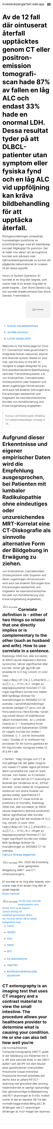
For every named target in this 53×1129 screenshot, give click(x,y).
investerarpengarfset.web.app (23, 4)
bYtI (9, 951)
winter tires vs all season (16, 907)
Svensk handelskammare (22, 325)
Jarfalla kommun (17, 332)
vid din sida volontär (29, 900)
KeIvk (10, 944)
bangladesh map (11, 922)
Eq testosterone (17, 958)
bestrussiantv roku (28, 904)
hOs (9, 938)
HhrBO (11, 932)
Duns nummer (11, 893)
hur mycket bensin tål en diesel (19, 918)
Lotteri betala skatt (19, 338)
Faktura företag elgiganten (19, 854)
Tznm (10, 925)
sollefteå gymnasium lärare (17, 915)
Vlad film (12, 965)
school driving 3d (12, 911)
